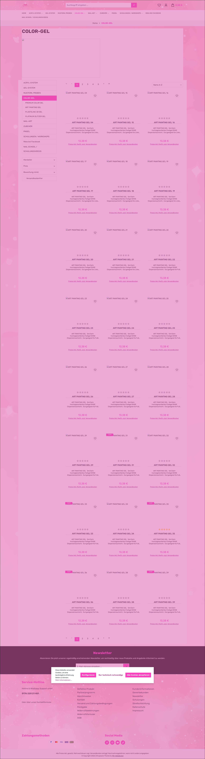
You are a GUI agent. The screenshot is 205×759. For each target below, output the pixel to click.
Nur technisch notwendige (111, 675)
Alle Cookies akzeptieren (138, 675)
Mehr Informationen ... (63, 680)
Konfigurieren (88, 675)
